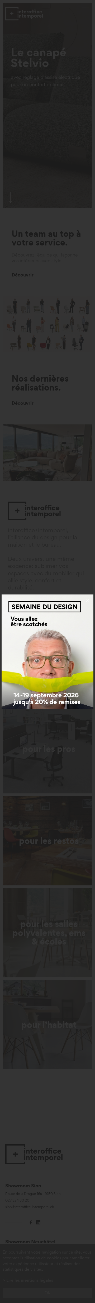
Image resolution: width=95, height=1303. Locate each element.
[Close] (87, 600)
